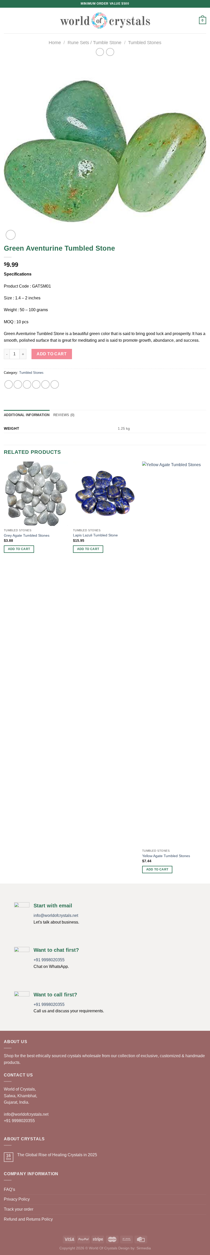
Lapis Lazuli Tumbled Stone (95, 535)
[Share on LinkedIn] (54, 384)
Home (55, 42)
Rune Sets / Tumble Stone (94, 42)
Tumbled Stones (144, 42)
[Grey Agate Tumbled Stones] (36, 494)
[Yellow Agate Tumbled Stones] (174, 654)
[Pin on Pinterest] (45, 384)
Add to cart (52, 354)
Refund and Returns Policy (28, 1219)
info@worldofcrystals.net (56, 915)
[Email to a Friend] (36, 384)
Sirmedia (143, 1248)
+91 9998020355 (49, 960)
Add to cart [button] (19, 549)
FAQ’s (9, 1189)
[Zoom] (11, 235)
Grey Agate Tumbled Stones (26, 535)
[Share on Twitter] (27, 384)
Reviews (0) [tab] (64, 415)
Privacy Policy (17, 1199)
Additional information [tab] (27, 415)
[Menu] (7, 20)
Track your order (18, 1209)
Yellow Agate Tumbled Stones (166, 856)
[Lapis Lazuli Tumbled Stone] (105, 494)
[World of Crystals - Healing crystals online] (105, 20)
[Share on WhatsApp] (8, 384)
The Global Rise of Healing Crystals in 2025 (57, 1155)
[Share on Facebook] (18, 384)
